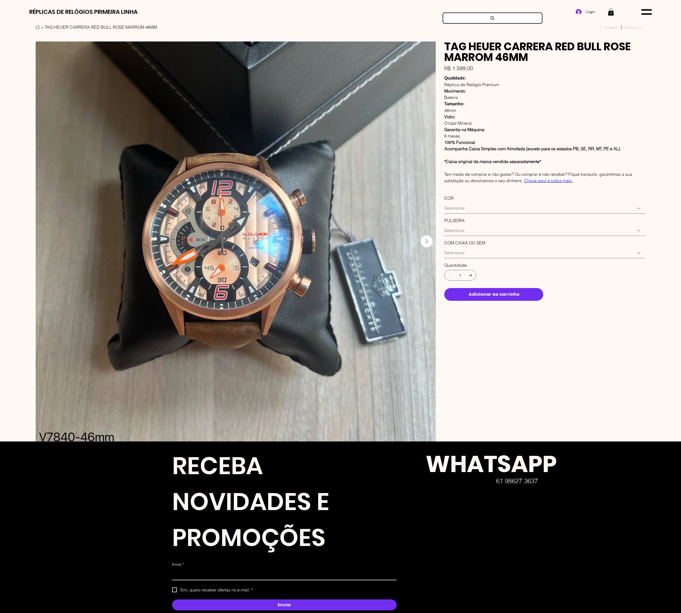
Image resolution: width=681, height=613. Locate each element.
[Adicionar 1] (471, 275)
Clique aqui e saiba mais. (548, 180)
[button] (611, 11)
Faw (417, 571)
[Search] (492, 18)
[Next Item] (427, 241)
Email (178, 564)
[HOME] (37, 27)
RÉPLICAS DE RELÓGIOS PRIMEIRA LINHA (83, 12)
